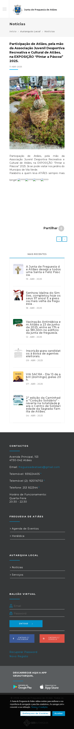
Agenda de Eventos (25, 528)
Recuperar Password (23, 652)
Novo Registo (18, 656)
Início (12, 31)
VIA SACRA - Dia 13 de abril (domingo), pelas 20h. (43, 377)
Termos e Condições (39, 707)
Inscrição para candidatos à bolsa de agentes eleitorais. (43, 354)
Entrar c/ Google (52, 638)
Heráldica (17, 536)
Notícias (49, 31)
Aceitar (59, 713)
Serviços (17, 574)
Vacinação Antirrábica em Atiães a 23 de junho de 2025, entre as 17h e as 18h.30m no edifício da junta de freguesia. (43, 327)
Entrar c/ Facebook (22, 638)
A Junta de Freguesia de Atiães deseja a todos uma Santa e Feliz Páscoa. (43, 270)
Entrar (23, 623)
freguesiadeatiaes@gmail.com (39, 467)
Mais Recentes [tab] (37, 254)
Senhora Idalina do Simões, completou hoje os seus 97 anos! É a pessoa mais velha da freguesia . (43, 298)
